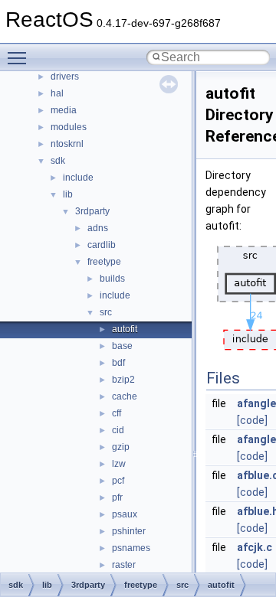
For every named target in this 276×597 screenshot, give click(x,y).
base (122, 346)
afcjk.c (254, 547)
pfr (117, 497)
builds (112, 278)
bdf (118, 362)
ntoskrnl (67, 144)
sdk (58, 160)
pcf (118, 480)
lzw (119, 463)
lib (68, 194)
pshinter (129, 531)
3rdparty (92, 211)
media (64, 110)
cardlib (101, 245)
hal (57, 93)
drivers (65, 76)
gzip (121, 447)
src (106, 312)
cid (118, 430)
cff (116, 413)
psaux (124, 514)
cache (124, 396)
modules (69, 127)
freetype (104, 261)
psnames (131, 548)
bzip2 (123, 379)
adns (97, 228)
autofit (124, 329)
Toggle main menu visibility (20, 57)
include (78, 177)
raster (124, 564)
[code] (252, 420)
